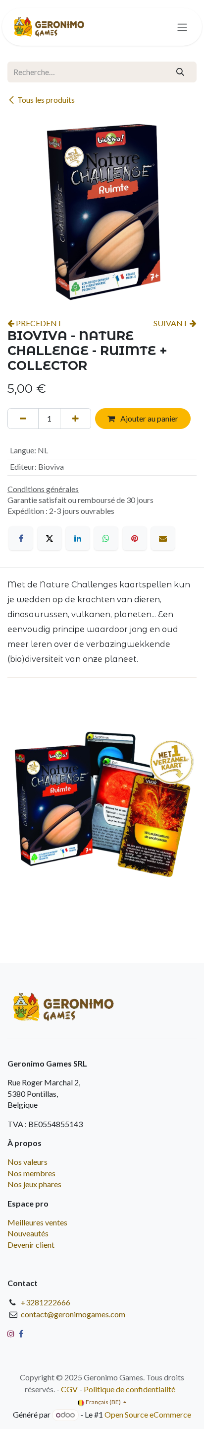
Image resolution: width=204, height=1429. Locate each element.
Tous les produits (46, 99)
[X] (49, 538)
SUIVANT (171, 323)
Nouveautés (28, 1233)
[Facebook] (21, 538)
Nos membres (31, 1173)
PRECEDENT (38, 323)
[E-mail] (163, 538)
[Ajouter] (75, 418)
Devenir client (30, 1244)
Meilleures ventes (37, 1222)
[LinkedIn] (78, 538)
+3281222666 (45, 1302)
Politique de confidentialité (129, 1389)
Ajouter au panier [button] (148, 418)
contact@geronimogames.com (73, 1314)
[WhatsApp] (106, 538)
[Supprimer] (23, 418)
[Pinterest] (135, 538)
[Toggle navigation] (182, 26)
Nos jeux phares (34, 1184)
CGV (69, 1389)
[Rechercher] (180, 72)
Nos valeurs (27, 1161)
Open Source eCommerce (147, 1414)
